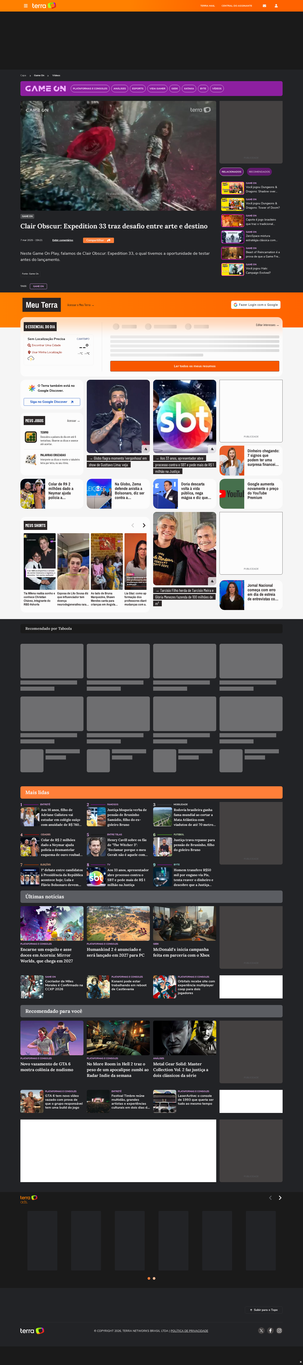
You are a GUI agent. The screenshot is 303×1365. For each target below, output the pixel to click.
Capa (23, 75)
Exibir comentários (62, 240)
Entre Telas (114, 834)
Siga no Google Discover (48, 402)
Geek (156, 943)
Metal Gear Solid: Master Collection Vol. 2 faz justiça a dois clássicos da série (180, 1069)
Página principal (44, 5)
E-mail (264, 5)
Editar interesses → (267, 325)
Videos (56, 75)
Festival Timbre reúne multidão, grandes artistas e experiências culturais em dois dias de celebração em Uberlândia (130, 1102)
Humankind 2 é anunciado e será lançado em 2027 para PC (115, 952)
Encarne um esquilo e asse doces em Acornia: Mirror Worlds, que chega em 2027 (46, 955)
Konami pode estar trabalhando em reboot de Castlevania (129, 985)
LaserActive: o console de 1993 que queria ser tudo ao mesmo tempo (196, 1100)
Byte (177, 864)
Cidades (45, 834)
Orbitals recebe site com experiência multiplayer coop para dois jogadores (196, 987)
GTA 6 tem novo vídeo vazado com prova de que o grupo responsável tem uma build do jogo (64, 1102)
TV (108, 864)
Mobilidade (181, 804)
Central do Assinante (237, 5)
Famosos (112, 804)
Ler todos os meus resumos (195, 366)
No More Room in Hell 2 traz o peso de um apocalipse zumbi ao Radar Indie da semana (118, 1069)
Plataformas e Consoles (36, 943)
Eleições (45, 864)
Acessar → (73, 420)
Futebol (179, 834)
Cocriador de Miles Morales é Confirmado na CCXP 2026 (64, 985)
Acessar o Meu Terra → (80, 305)
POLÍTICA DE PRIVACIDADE (189, 1331)
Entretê (45, 804)
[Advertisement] (251, 986)
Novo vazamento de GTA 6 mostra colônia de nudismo (46, 1066)
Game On (39, 75)
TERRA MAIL (207, 5)
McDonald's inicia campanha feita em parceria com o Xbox (181, 952)
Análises (158, 1058)
